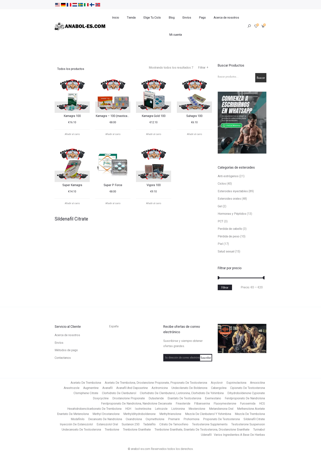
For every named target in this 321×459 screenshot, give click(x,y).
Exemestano (213, 398)
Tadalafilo (149, 424)
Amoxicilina (257, 382)
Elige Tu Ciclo (152, 17)
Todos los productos (70, 69)
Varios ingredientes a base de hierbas (239, 435)
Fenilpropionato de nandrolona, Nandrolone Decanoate (136, 403)
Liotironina (178, 408)
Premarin (174, 419)
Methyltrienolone (170, 414)
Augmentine (91, 388)
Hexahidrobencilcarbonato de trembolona (94, 408)
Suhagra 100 (194, 116)
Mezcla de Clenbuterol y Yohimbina (208, 414)
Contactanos (63, 358)
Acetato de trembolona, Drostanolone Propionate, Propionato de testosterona (156, 382)
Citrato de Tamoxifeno (173, 424)
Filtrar (203, 67)
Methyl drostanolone (106, 414)
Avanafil (107, 388)
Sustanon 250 (131, 424)
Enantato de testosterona (184, 398)
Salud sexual (226, 251)
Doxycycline (101, 398)
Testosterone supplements (210, 424)
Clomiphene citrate (86, 393)
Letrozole (161, 408)
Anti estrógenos (228, 176)
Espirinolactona (236, 382)
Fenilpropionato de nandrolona (245, 398)
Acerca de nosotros (226, 17)
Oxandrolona (134, 419)
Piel (220, 244)
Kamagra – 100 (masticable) (114, 116)
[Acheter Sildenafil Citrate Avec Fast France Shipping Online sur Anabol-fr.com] (69, 4)
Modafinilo (78, 419)
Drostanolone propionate (128, 398)
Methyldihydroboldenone (139, 414)
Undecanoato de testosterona (81, 429)
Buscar (261, 78)
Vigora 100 (154, 185)
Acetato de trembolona (86, 382)
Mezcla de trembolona (250, 414)
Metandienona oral (221, 408)
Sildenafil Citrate (254, 419)
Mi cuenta (175, 34)
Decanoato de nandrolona (105, 419)
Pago (202, 17)
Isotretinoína (143, 408)
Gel (220, 206)
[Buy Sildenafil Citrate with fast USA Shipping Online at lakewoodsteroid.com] (57, 4)
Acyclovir (217, 382)
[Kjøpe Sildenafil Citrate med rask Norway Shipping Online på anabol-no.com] (98, 4)
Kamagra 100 (72, 116)
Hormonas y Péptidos (232, 213)
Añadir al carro (72, 134)
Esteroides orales (229, 198)
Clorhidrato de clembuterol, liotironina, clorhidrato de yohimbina (182, 393)
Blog (172, 17)
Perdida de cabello (230, 229)
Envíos (186, 17)
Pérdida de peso (228, 236)
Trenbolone (112, 429)
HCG (262, 403)
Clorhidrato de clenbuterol (119, 393)
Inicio (115, 17)
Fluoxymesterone (225, 403)
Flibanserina (202, 403)
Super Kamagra (72, 185)
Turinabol (259, 429)
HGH (128, 408)
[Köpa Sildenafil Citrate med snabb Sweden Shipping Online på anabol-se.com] (80, 4)
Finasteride (183, 403)
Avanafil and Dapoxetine (132, 388)
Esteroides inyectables (233, 191)
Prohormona (191, 419)
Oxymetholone (155, 419)
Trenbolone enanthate (137, 429)
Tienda (131, 17)
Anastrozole (72, 388)
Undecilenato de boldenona (189, 388)
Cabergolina (218, 388)
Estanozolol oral (107, 424)
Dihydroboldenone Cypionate (246, 393)
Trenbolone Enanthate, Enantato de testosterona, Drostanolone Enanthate (202, 429)
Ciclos (222, 183)
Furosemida (247, 403)
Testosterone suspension (248, 424)
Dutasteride (156, 398)
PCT (220, 221)
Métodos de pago (66, 350)
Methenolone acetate (251, 408)
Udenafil (206, 435)
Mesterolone (197, 408)
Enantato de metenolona (73, 414)
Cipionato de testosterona (247, 388)
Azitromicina (160, 388)
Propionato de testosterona (221, 419)
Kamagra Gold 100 (154, 116)
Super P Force (113, 185)
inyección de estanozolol (76, 424)
